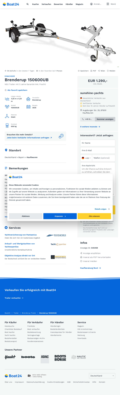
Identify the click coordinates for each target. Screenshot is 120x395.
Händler (69, 4)
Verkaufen (46, 4)
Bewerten (58, 4)
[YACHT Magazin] (10, 357)
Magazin (79, 4)
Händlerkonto (55, 335)
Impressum (19, 382)
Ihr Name (86, 143)
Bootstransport (11, 341)
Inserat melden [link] (90, 261)
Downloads (81, 338)
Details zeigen (100, 209)
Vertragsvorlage (33, 335)
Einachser (10, 76)
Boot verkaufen (33, 329)
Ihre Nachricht (88, 166)
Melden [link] (112, 71)
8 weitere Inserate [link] (88, 127)
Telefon (102, 158)
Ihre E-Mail (87, 150)
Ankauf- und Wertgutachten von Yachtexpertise (20, 245)
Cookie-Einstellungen (55, 382)
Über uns (8, 382)
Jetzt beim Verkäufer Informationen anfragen (28, 138)
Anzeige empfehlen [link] (92, 253)
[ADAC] (45, 359)
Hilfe (94, 382)
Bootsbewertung (34, 332)
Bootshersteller (11, 338)
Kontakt (102, 382)
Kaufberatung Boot (89, 268)
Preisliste (31, 326)
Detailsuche (9, 326)
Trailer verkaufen (13, 298)
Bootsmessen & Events (86, 332)
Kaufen (35, 4)
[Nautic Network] (79, 357)
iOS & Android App (84, 329)
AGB (68, 382)
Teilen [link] (103, 71)
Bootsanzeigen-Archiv (36, 338)
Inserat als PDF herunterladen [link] (97, 257)
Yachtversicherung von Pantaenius (21, 235)
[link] (37, 376)
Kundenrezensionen (35, 341)
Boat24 (7, 313)
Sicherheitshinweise (81, 382)
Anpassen (59, 216)
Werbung (81, 335)
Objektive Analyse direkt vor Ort (20, 255)
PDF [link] (94, 71)
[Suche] (28, 4)
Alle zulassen (94, 216)
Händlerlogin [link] (55, 326)
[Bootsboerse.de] (60, 358)
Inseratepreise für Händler (61, 332)
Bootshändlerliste (57, 329)
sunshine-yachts (91, 93)
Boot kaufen (10, 332)
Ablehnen (26, 216)
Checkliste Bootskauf (13, 329)
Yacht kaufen (10, 335)
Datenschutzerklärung (35, 382)
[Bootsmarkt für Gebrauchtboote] (11, 4)
